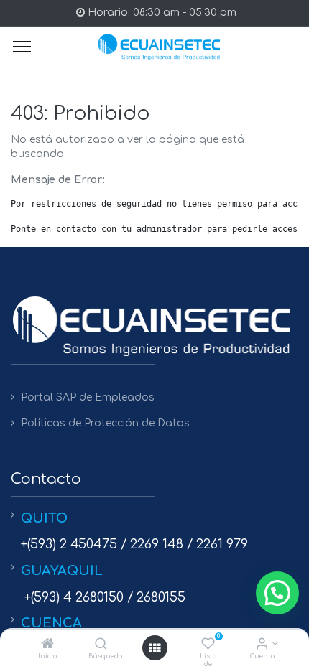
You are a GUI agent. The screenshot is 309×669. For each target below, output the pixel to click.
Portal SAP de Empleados (87, 397)
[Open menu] (154, 648)
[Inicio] (47, 645)
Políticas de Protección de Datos (105, 423)
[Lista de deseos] (208, 645)
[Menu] (21, 46)
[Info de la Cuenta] (262, 645)
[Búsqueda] (101, 645)
